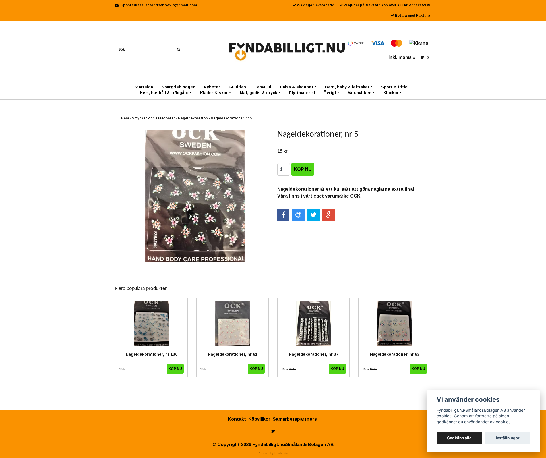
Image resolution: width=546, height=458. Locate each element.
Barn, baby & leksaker (347, 87)
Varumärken (359, 92)
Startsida (143, 87)
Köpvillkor (259, 419)
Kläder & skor (214, 92)
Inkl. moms (400, 57)
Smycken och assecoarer (155, 118)
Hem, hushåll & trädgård (164, 92)
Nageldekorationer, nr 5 (232, 118)
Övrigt (329, 92)
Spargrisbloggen (178, 87)
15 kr (122, 369)
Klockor (391, 92)
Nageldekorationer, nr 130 (151, 354)
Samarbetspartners (295, 419)
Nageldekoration (194, 118)
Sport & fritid (394, 87)
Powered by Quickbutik (273, 453)
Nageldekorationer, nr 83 (394, 354)
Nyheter (212, 87)
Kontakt (237, 419)
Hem (126, 118)
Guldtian (237, 87)
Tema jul (263, 87)
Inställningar (508, 438)
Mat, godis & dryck (258, 92)
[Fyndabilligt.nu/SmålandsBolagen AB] (287, 51)
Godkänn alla (459, 438)
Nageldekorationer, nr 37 (313, 354)
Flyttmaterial (302, 92)
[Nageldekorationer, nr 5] (195, 196)
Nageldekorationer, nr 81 (232, 354)
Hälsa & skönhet (296, 87)
